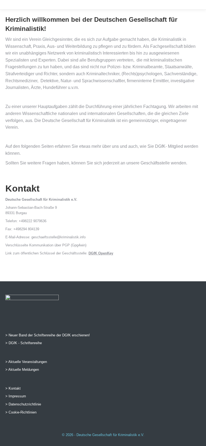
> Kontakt (13, 388)
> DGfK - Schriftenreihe (23, 343)
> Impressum (15, 396)
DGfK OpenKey (101, 253)
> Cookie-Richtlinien (20, 412)
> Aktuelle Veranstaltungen (26, 362)
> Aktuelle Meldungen (22, 370)
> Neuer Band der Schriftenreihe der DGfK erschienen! (47, 335)
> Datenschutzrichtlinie (23, 404)
